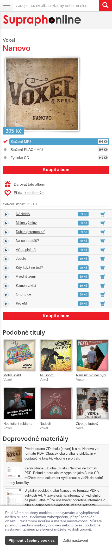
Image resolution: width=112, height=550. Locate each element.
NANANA (23, 214)
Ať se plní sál (26, 250)
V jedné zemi (26, 276)
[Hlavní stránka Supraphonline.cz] (42, 20)
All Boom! (47, 375)
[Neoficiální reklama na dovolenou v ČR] (19, 403)
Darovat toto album (29, 184)
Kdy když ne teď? (29, 268)
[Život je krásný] (92, 403)
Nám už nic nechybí (91, 375)
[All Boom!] (56, 355)
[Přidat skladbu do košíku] (103, 214)
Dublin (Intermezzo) (30, 232)
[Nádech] (56, 403)
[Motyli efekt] (19, 355)
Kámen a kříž (26, 285)
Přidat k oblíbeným (29, 193)
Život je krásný (87, 424)
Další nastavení (75, 540)
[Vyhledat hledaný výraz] (105, 5)
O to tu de (23, 294)
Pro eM (21, 303)
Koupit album (56, 169)
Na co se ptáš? (27, 241)
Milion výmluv (26, 223)
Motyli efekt (12, 375)
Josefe (21, 258)
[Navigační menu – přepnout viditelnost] (6, 5)
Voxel (9, 40)
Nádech (45, 424)
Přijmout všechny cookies (32, 540)
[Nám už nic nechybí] (92, 355)
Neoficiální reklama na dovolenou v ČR (32, 424)
